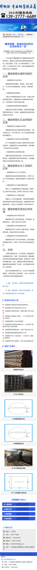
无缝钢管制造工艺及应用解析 (14, 321)
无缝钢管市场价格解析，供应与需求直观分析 (19, 341)
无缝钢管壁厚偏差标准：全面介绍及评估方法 (19, 329)
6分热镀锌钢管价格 (18, 419)
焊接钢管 (9, 514)
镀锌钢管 (9, 519)
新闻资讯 (21, 34)
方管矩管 (9, 504)
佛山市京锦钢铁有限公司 (8, 559)
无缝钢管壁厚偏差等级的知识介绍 (15, 333)
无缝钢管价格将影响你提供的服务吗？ (17, 305)
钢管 (14, 61)
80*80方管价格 (18, 394)
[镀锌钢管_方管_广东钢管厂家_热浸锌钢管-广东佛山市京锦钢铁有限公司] (18, 6)
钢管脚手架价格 (18, 370)
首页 (14, 34)
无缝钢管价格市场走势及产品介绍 (15, 308)
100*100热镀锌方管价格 (18, 493)
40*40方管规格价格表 (18, 468)
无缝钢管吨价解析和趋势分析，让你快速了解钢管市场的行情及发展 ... (18, 325)
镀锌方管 (9, 509)
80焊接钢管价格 (18, 443)
